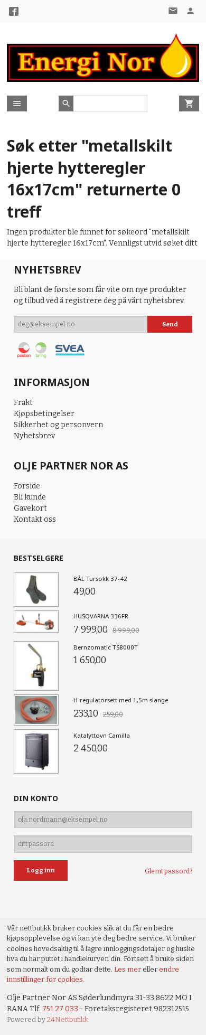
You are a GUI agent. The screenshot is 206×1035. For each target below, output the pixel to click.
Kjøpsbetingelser (44, 413)
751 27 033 (60, 1008)
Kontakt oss (35, 519)
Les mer (128, 969)
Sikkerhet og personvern (58, 424)
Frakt (23, 402)
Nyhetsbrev (34, 435)
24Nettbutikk (67, 1019)
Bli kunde (30, 497)
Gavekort (30, 508)
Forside (27, 486)
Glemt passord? (168, 871)
